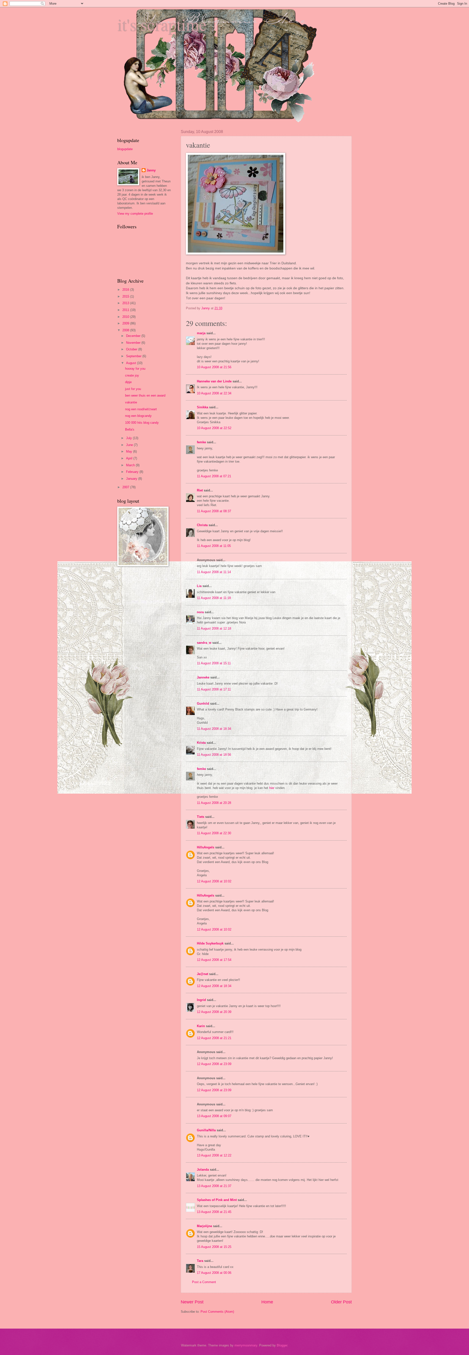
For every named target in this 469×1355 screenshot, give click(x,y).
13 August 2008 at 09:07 (214, 1116)
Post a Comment (204, 1282)
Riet (200, 490)
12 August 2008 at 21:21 (214, 1038)
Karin (201, 1026)
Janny (151, 170)
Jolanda (203, 1169)
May (129, 451)
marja (201, 333)
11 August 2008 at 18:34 (214, 729)
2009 (126, 323)
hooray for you (135, 368)
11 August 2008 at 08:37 (214, 511)
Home (267, 1301)
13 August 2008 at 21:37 (214, 1186)
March (131, 465)
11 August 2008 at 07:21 (214, 476)
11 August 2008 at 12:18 (214, 628)
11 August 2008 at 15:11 (214, 663)
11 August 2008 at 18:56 (214, 754)
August (131, 363)
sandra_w (204, 642)
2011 (126, 310)
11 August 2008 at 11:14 (214, 572)
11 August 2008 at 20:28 (214, 803)
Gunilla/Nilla (206, 1130)
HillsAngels (205, 847)
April (129, 458)
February (132, 472)
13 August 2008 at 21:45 (214, 1212)
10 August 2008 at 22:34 (214, 393)
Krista (201, 742)
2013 (126, 303)
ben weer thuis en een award (145, 395)
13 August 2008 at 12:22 (214, 1155)
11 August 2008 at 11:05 (214, 546)
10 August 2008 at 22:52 (214, 428)
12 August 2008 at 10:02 (214, 881)
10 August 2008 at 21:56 (214, 367)
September (134, 356)
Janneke (203, 677)
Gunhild (203, 703)
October (132, 349)
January (132, 478)
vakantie (131, 402)
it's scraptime (162, 24)
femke (201, 442)
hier (271, 788)
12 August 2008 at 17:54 (214, 960)
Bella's (129, 429)
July (129, 438)
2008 (126, 330)
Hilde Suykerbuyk (210, 943)
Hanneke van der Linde (214, 381)
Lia (199, 586)
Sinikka (202, 407)
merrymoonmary (245, 1345)
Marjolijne (204, 1226)
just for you (133, 389)
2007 (126, 487)
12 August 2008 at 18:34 (214, 986)
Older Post (341, 1301)
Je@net (202, 974)
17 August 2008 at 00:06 (214, 1273)
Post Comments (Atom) (217, 1311)
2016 (126, 289)
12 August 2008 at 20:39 (214, 1012)
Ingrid (201, 1000)
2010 (126, 317)
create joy (132, 375)
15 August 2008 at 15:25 (214, 1247)
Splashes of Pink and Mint (217, 1200)
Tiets (200, 817)
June (130, 445)
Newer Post (192, 1301)
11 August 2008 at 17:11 (214, 689)
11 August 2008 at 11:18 (214, 598)
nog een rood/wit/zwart (141, 409)
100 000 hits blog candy (142, 422)
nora (200, 612)
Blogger (282, 1345)
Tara (200, 1261)
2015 (126, 296)
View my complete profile (135, 213)
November (133, 342)
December (133, 336)
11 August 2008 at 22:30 (214, 833)
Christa (202, 525)
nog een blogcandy (138, 416)
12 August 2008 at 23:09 (214, 1064)
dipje (128, 382)
